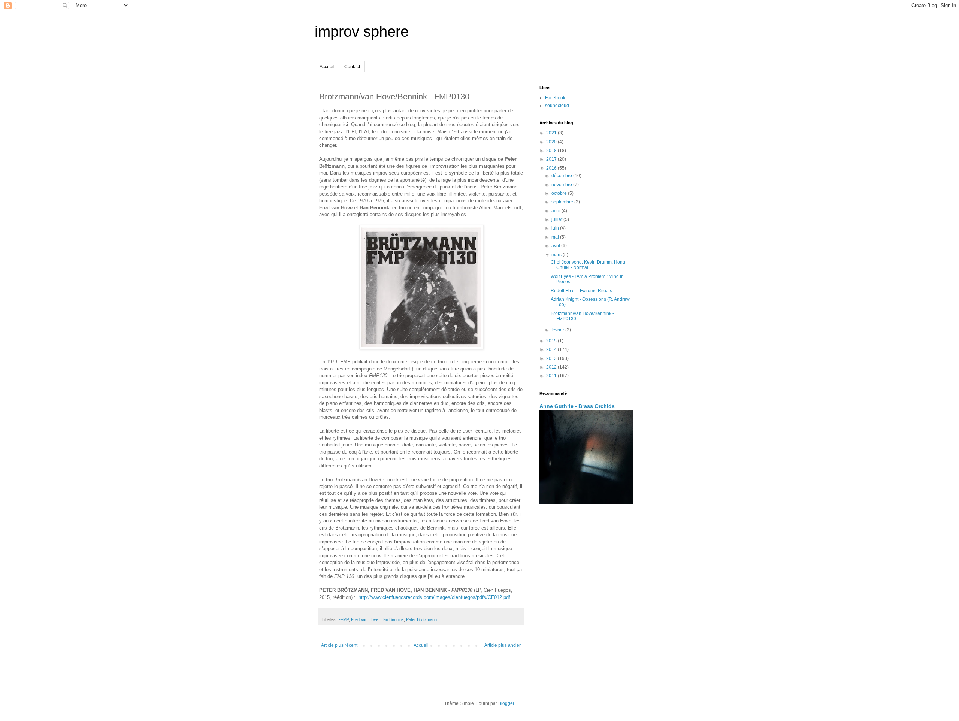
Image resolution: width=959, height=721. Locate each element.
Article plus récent (339, 645)
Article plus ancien (503, 645)
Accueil (327, 66)
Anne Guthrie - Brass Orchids (577, 406)
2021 (552, 133)
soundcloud (557, 105)
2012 (552, 367)
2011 (552, 375)
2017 (552, 159)
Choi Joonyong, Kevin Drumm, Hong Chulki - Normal (588, 265)
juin (555, 228)
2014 (552, 349)
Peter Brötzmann (421, 619)
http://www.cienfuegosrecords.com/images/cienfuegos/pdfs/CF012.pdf (434, 597)
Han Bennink (392, 619)
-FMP (344, 619)
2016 (552, 168)
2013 (552, 358)
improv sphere (362, 31)
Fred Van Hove (364, 619)
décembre (562, 175)
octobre (559, 193)
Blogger (506, 703)
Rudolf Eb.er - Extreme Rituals (581, 290)
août (556, 210)
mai (555, 237)
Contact (352, 66)
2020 (552, 142)
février (558, 330)
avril (556, 245)
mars (557, 254)
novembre (562, 184)
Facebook (555, 97)
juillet (557, 219)
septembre (562, 202)
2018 (552, 150)
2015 (552, 340)
